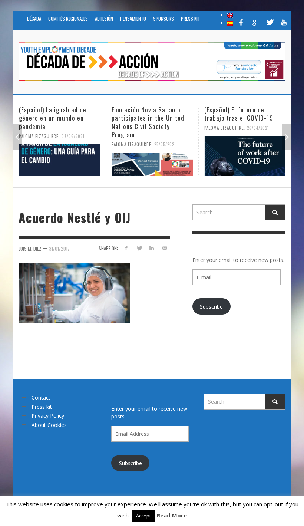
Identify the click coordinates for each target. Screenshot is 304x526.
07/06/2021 (24, 136)
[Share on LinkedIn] (152, 248)
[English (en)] (230, 14)
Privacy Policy (48, 415)
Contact (41, 397)
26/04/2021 (210, 128)
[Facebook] (241, 22)
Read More (172, 515)
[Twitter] (269, 22)
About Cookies (49, 424)
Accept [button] (143, 515)
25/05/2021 (117, 144)
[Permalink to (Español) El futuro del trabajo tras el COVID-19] (196, 156)
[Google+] (255, 22)
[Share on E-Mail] (165, 248)
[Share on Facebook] (126, 248)
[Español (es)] (230, 22)
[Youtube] (284, 22)
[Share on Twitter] (139, 248)
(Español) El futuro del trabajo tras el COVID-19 (190, 113)
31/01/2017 (59, 248)
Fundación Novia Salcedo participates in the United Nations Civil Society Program (99, 122)
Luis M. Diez (30, 248)
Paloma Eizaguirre (83, 144)
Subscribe (211, 306)
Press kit (42, 406)
